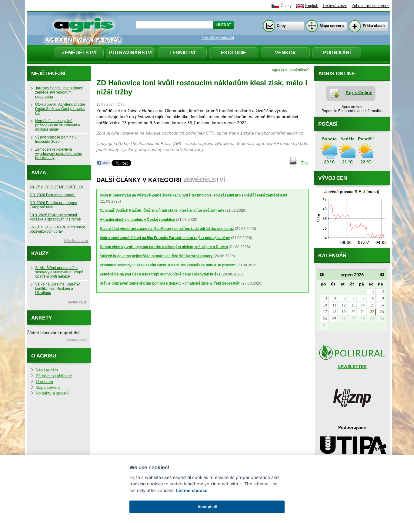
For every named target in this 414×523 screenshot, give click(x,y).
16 (382, 305)
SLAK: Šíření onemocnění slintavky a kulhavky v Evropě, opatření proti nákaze (59, 272)
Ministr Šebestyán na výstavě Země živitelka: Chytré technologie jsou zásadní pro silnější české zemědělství (193, 195)
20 (353, 312)
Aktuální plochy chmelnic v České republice (137, 219)
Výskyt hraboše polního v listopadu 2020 (55, 139)
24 (325, 319)
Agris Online (359, 92)
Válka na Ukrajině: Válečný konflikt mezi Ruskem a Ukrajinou (57, 288)
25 (334, 319)
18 (334, 312)
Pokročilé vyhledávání (218, 37)
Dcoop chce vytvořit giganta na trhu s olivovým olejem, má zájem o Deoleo (164, 247)
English (311, 6)
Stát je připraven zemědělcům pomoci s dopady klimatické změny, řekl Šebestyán (170, 283)
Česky (286, 6)
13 (353, 305)
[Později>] (382, 274)
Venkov (285, 52)
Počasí (328, 124)
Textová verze (334, 6)
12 (344, 305)
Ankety (41, 318)
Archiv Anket (76, 340)
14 (363, 305)
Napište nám (47, 370)
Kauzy (39, 253)
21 (363, 312)
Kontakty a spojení (52, 393)
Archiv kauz (77, 302)
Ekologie (233, 52)
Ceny (281, 26)
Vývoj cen (332, 178)
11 (334, 305)
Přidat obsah (374, 26)
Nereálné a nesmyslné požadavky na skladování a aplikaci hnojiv (57, 125)
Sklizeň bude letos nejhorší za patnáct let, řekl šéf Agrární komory (156, 256)
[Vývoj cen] (352, 246)
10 (325, 305)
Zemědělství (79, 52)
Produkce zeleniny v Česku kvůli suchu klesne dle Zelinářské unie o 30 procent (167, 265)
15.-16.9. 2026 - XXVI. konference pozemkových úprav (57, 229)
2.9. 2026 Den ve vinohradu (52, 195)
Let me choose (192, 490)
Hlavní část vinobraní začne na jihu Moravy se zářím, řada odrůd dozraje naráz (167, 229)
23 (382, 312)
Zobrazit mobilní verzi (370, 6)
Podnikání (337, 52)
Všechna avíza (76, 241)
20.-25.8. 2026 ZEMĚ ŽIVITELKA (56, 187)
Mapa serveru (332, 26)
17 (325, 312)
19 (344, 312)
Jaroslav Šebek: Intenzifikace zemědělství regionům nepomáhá (59, 92)
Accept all (207, 506)
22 (372, 312)
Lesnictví (182, 52)
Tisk (305, 162)
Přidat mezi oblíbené (54, 376)
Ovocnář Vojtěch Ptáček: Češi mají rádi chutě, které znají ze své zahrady (162, 210)
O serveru (44, 382)
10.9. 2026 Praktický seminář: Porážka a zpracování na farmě (55, 217)
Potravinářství (130, 52)
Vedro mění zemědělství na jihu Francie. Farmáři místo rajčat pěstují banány (165, 238)
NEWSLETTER (352, 366)
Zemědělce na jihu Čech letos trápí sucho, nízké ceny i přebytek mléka (160, 274)
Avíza (38, 173)
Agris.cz (278, 70)
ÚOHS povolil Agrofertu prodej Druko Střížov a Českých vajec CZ (60, 108)
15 (372, 305)
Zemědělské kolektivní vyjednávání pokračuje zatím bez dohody (58, 153)
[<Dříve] (322, 274)
